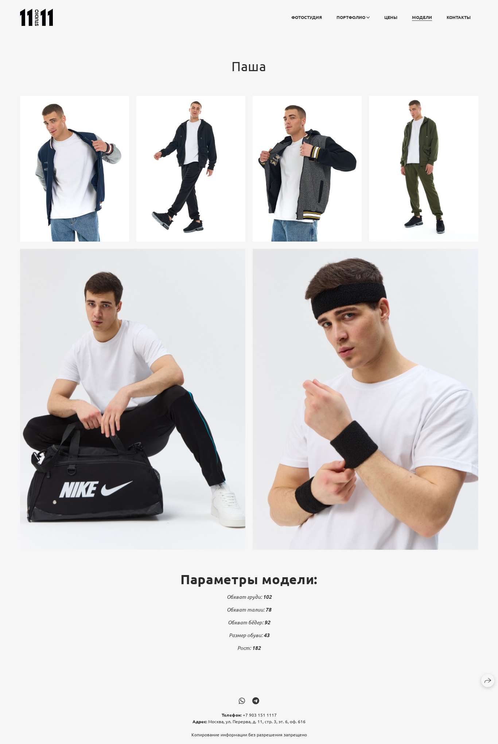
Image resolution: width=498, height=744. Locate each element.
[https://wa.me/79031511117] (242, 700)
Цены (390, 17)
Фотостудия (306, 17)
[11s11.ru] (36, 17)
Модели (422, 17)
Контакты (459, 17)
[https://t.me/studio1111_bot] (255, 700)
